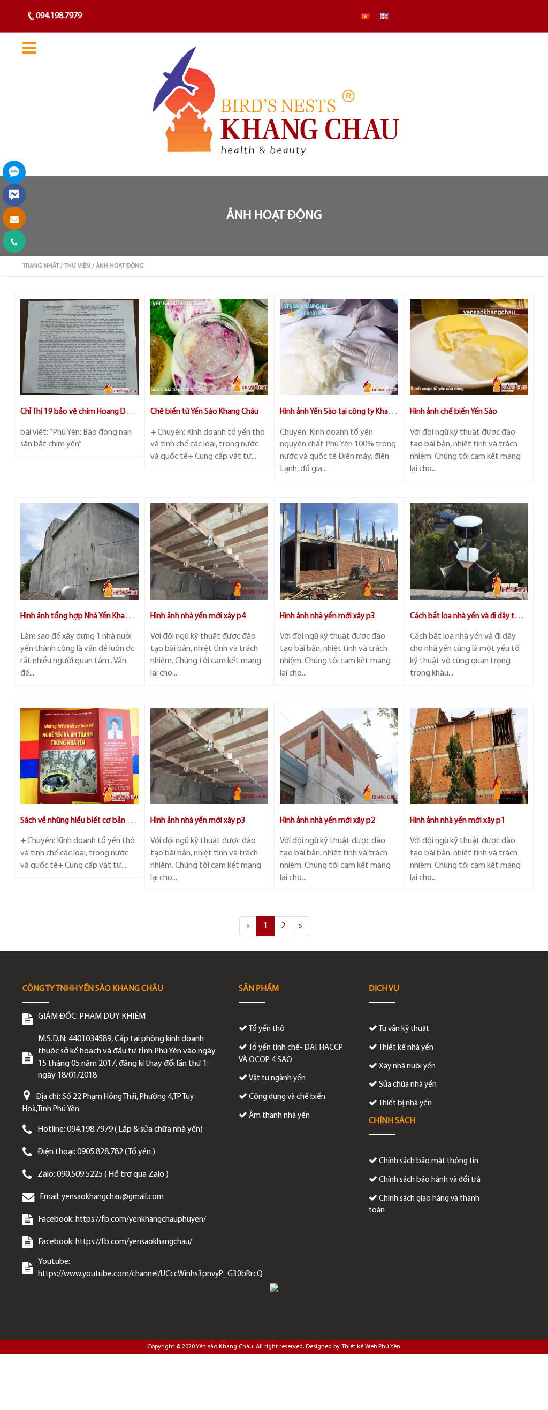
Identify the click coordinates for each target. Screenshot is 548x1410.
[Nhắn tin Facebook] (14, 195)
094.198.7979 (59, 16)
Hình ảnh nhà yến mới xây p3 (327, 616)
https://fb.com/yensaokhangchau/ (133, 1242)
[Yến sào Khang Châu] (274, 104)
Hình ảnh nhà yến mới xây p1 (457, 821)
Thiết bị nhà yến (405, 1104)
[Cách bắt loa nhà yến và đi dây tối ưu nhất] (469, 551)
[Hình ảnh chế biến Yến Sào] (469, 347)
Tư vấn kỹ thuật (404, 1029)
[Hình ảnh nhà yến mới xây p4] (209, 551)
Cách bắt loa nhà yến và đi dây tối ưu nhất (479, 616)
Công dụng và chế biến (287, 1097)
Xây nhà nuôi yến (407, 1067)
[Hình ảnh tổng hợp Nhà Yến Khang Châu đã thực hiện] (79, 551)
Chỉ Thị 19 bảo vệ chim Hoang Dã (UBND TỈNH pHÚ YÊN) (110, 412)
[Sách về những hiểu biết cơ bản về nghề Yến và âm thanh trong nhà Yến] (79, 756)
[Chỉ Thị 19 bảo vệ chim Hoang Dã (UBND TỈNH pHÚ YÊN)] (79, 347)
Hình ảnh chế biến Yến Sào (453, 412)
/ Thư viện (75, 266)
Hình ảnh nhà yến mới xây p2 (327, 821)
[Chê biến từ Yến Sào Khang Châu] (209, 347)
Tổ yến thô (267, 1029)
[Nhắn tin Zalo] (14, 172)
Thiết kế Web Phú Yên (370, 1347)
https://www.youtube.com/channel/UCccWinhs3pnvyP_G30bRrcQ (150, 1274)
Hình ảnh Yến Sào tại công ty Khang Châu (347, 412)
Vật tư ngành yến (277, 1078)
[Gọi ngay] (14, 241)
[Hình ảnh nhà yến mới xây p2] (339, 756)
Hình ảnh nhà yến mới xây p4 (198, 616)
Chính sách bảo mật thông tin (428, 1161)
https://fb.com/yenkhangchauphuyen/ (140, 1220)
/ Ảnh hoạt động (118, 266)
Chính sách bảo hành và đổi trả (430, 1180)
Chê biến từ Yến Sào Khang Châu (204, 412)
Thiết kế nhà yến (406, 1048)
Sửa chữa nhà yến (408, 1085)
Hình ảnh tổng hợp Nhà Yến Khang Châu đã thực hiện (107, 616)
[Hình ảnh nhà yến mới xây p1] (469, 756)
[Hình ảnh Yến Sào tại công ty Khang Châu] (339, 347)
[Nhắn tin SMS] (14, 218)
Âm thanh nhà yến (279, 1116)
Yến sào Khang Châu (224, 1347)
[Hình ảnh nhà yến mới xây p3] (339, 551)
